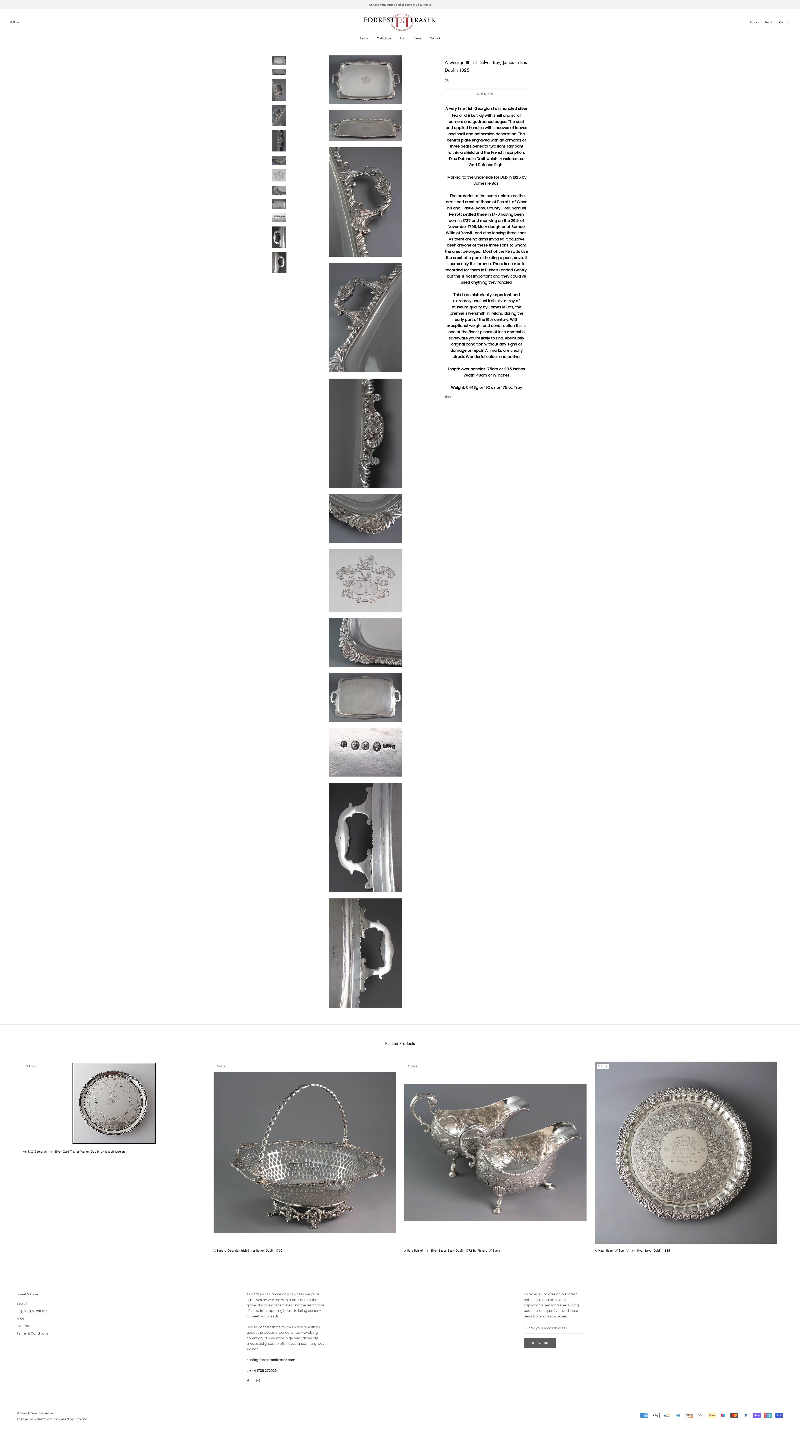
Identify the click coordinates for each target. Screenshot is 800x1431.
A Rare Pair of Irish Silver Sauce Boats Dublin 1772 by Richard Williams (452, 1250)
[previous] (13, 1155)
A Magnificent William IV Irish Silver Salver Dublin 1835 (632, 1250)
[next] (787, 1155)
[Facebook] (455, 395)
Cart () (784, 22)
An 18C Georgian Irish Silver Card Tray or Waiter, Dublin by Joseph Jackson (74, 1151)
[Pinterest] (466, 395)
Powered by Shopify (70, 1419)
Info (402, 38)
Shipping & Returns (32, 1310)
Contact (435, 38)
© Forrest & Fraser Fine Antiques (35, 1413)
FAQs (21, 1318)
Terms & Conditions (32, 1333)
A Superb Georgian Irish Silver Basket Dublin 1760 (248, 1250)
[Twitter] (460, 395)
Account (754, 22)
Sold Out (486, 94)
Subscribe (540, 1343)
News (417, 38)
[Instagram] (258, 1380)
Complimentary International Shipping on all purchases (400, 5)
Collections (384, 38)
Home (364, 38)
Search (768, 22)
